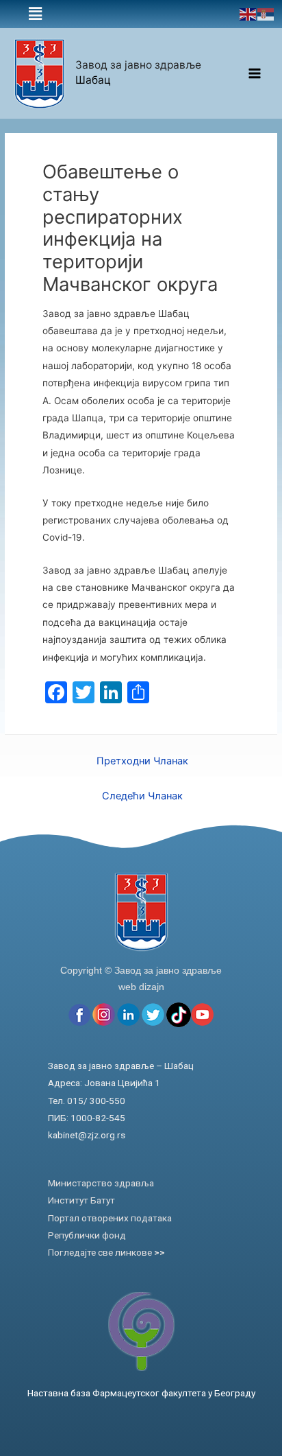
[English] (248, 13)
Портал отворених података (110, 1217)
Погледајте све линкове (106, 1252)
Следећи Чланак (142, 796)
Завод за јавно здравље (138, 64)
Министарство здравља (101, 1182)
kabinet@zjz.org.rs (86, 1134)
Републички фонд (87, 1235)
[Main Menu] (255, 74)
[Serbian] (266, 13)
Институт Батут (81, 1200)
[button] (35, 14)
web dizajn (141, 986)
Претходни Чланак (142, 761)
